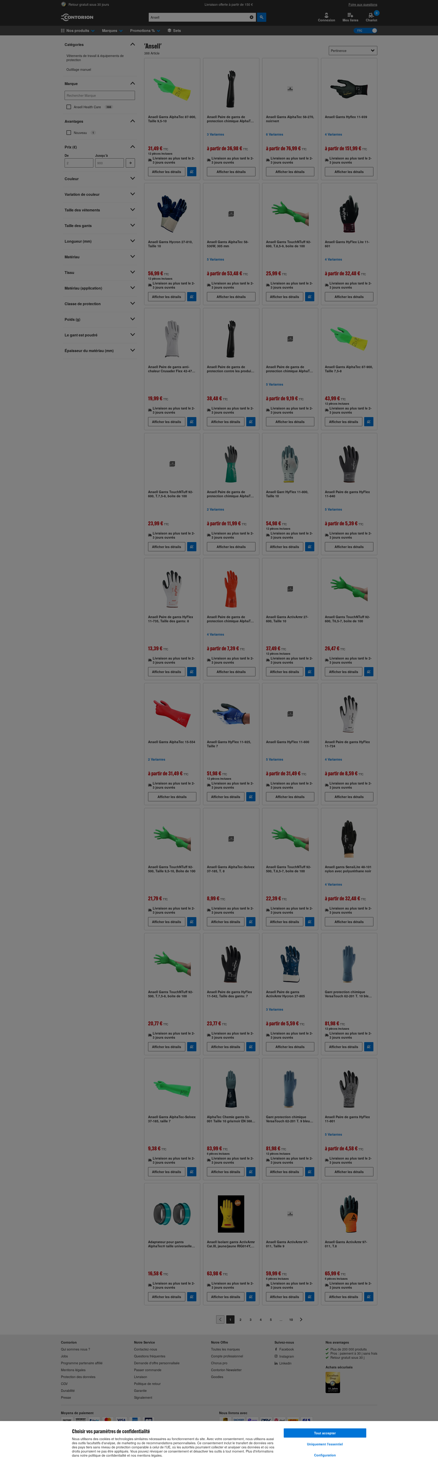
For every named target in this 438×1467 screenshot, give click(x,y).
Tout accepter (325, 1433)
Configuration (325, 1455)
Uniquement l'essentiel (325, 1444)
